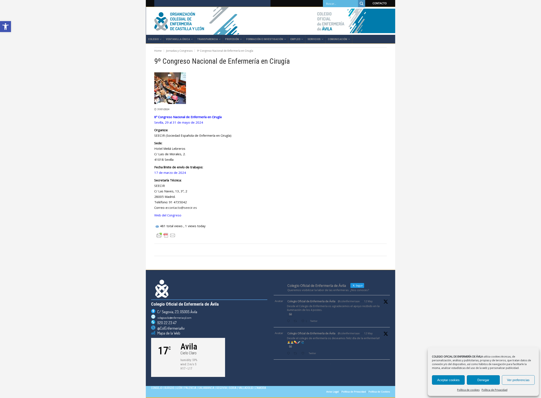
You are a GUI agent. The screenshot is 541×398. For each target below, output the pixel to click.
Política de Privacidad (494, 390)
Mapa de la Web (167, 333)
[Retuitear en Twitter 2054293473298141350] (296, 321)
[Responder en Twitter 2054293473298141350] (289, 321)
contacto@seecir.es (182, 207)
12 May (368, 301)
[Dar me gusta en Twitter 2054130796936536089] (304, 353)
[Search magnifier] (361, 3)
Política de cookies (468, 390)
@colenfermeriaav (349, 301)
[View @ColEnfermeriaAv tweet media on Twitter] (290, 314)
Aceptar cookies (448, 380)
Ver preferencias (518, 380)
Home (158, 51)
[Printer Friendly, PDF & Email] (166, 235)
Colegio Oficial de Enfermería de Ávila (311, 301)
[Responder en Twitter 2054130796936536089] (289, 353)
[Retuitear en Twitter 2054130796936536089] (296, 353)
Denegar (483, 380)
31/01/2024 (163, 109)
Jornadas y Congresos (179, 51)
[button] (5, 26)
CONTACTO (380, 3)
